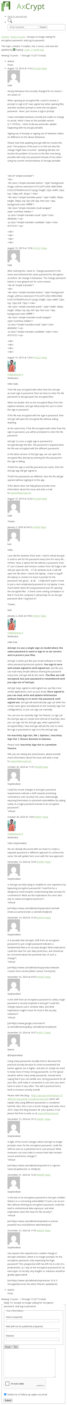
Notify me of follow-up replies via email (27, 1394)
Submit (8, 1400)
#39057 (38, 816)
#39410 (41, 917)
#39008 (38, 766)
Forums (5, 36)
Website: (10, 1335)
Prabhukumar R (15, 374)
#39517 (41, 1032)
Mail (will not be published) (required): (24, 1326)
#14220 (37, 68)
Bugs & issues (18, 36)
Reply (44, 68)
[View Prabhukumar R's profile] (11, 370)
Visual (7, 1347)
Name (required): (14, 1317)
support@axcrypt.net (20, 492)
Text (15, 1347)
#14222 (37, 357)
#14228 (37, 498)
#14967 (36, 615)
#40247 (40, 1230)
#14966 (36, 527)
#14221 (37, 248)
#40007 (40, 1119)
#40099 (40, 1174)
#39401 (41, 861)
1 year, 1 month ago (33, 49)
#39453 (41, 976)
